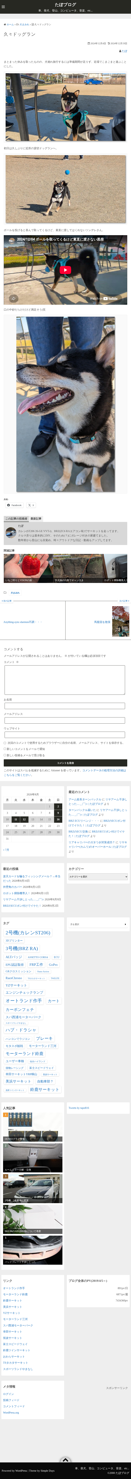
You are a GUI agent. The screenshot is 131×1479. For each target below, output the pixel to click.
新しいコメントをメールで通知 (26, 749)
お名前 (8, 699)
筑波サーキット (50, 1074)
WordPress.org (11, 1412)
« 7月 (6, 849)
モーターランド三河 (42, 1046)
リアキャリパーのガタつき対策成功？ (92, 842)
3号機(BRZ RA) (22, 948)
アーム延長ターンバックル (85, 799)
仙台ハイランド (37, 1061)
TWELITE (55, 978)
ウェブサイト (12, 728)
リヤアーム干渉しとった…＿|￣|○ (23, 899)
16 (58, 819)
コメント (11, 662)
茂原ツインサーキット (15, 1090)
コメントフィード (14, 1406)
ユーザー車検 (15, 1061)
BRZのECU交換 (78, 831)
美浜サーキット (18, 1081)
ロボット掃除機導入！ (16, 893)
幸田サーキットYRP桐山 (21, 1074)
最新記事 (36, 518)
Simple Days (47, 1470)
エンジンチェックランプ (24, 992)
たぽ (124, 51)
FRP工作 (36, 965)
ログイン (8, 1394)
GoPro (53, 964)
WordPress (21, 1470)
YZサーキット (16, 985)
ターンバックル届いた (82, 810)
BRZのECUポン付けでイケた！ (22, 905)
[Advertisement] (98, 1414)
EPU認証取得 (15, 964)
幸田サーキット (12, 1331)
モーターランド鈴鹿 (24, 1053)
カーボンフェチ (20, 1009)
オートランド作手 (24, 1000)
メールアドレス (13, 713)
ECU (57, 957)
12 (24, 819)
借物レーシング (15, 1068)
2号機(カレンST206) (28, 932)
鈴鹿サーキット (45, 1089)
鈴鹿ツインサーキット (16, 1350)
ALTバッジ (14, 957)
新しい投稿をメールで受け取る (26, 755)
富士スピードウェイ (41, 1068)
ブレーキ (44, 1038)
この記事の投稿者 (16, 518)
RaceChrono (14, 978)
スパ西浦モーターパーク (23, 1017)
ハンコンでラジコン (18, 1038)
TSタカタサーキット (36, 978)
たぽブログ (65, 4)
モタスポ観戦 (14, 1046)
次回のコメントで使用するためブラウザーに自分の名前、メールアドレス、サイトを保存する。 (66, 742)
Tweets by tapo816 (79, 1107)
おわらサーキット (14, 1356)
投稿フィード (11, 1400)
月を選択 (74, 924)
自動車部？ (45, 1081)
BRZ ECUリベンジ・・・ (84, 820)
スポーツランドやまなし (16, 1023)
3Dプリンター (14, 940)
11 (15, 819)
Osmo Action (43, 971)
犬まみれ (15, 592)
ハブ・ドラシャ (21, 1030)
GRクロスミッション (18, 971)
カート (54, 1001)
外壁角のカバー (12, 886)
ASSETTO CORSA (38, 957)
